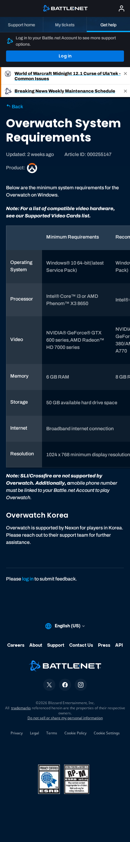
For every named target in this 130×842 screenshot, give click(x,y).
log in (28, 578)
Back (17, 106)
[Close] (125, 76)
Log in (65, 56)
